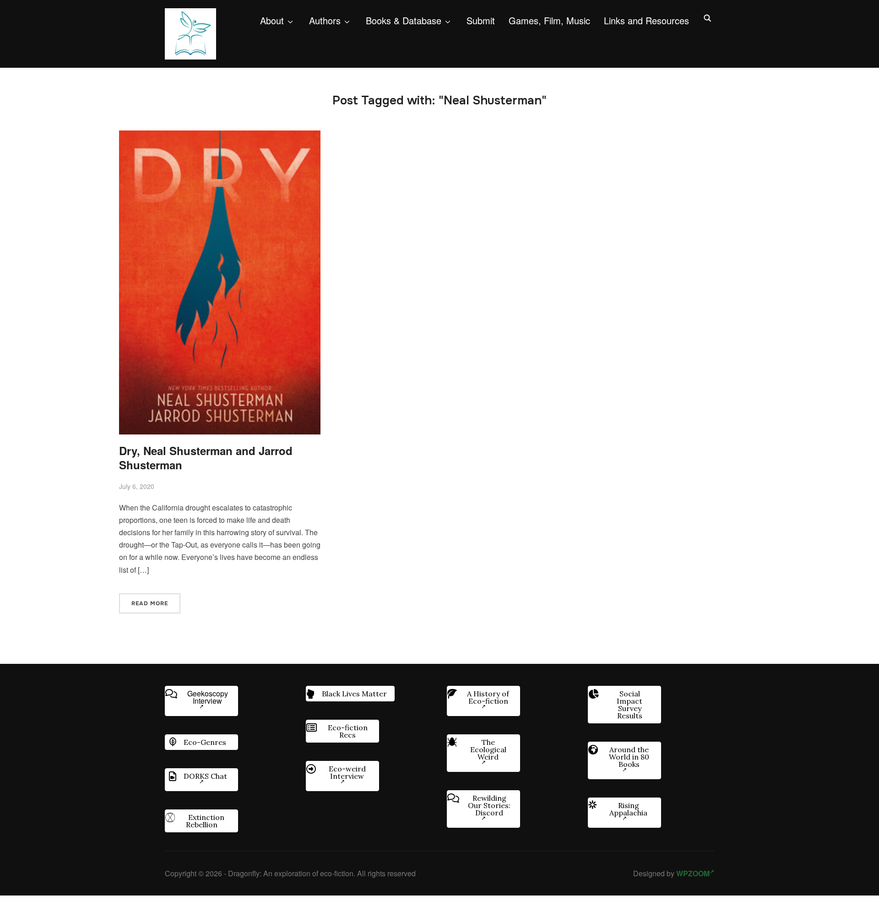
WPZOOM (693, 873)
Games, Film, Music (549, 20)
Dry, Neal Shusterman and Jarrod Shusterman (206, 457)
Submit (481, 20)
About (272, 20)
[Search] (707, 17)
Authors (325, 20)
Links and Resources (646, 20)
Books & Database (403, 20)
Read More (149, 603)
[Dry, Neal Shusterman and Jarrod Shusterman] (219, 136)
